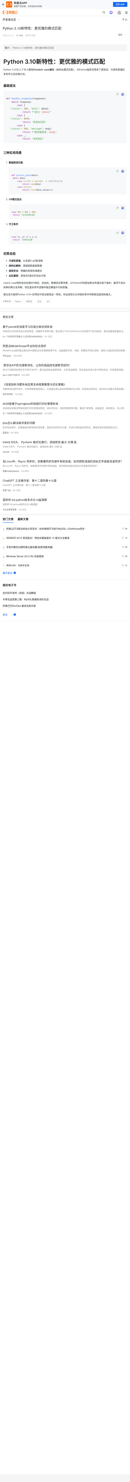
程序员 (29, 301)
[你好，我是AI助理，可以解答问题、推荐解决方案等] (111, 12)
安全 (39, 301)
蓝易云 (6, 432)
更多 (5, 614)
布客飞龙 (7, 490)
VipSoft (6, 451)
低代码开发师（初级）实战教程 (19, 592)
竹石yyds (7, 355)
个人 (124, 19)
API (48, 301)
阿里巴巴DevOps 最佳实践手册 (19, 605)
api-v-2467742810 (11, 374)
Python (18, 301)
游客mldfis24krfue (11, 471)
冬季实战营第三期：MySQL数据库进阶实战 (26, 599)
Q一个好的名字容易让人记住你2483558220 (22, 336)
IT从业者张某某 (10, 509)
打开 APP (120, 4)
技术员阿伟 (8, 394)
